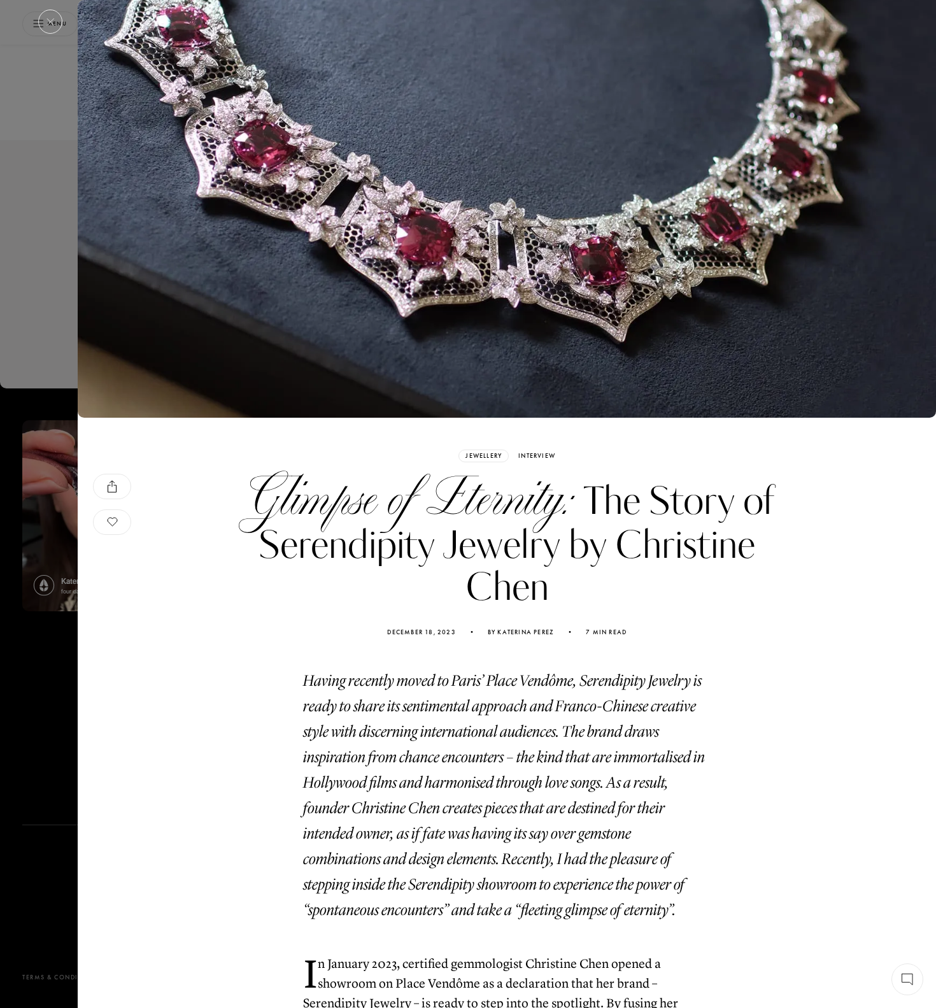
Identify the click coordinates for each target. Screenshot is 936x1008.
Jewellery (483, 455)
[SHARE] (112, 486)
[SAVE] (112, 522)
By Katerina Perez (521, 632)
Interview (536, 456)
